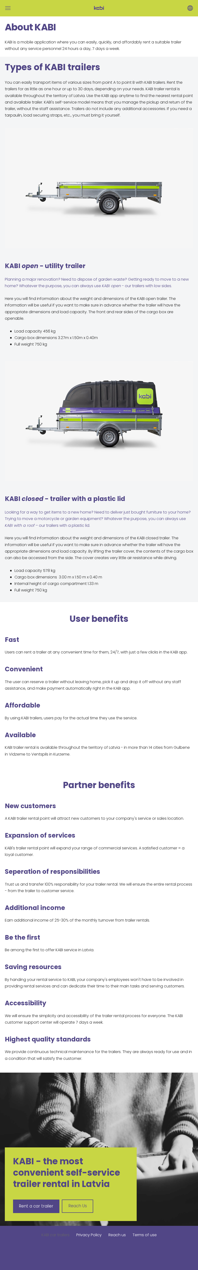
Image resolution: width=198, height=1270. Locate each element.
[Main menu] (7, 8)
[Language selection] (190, 8)
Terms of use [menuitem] (145, 1235)
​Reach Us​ (77, 1206)
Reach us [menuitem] (117, 1235)
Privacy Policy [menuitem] (89, 1235)
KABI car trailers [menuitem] (56, 1235)
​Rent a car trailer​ (36, 1206)
